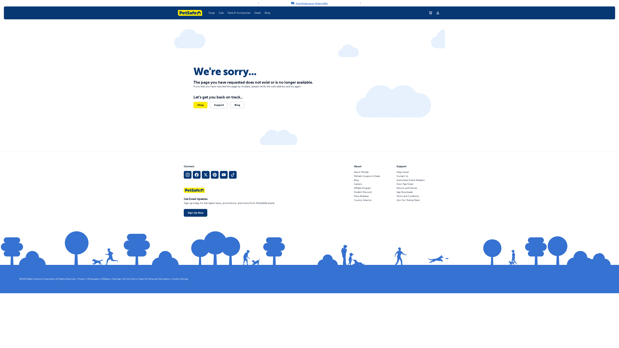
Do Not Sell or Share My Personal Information (146, 279)
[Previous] (258, 3)
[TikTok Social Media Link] (233, 175)
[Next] (360, 3)
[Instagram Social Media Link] (188, 175)
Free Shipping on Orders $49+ (312, 3)
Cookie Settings (180, 279)
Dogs (212, 12)
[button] (211, 12)
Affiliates (106, 279)
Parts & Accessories (239, 12)
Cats (221, 12)
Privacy (81, 279)
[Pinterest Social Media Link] (215, 175)
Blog (267, 12)
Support (219, 104)
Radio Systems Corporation (41, 279)
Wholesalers (93, 279)
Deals (257, 12)
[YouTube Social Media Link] (224, 175)
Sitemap (116, 279)
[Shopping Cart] (430, 13)
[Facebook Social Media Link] (197, 175)
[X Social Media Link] (206, 175)
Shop (200, 104)
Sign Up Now (195, 212)
